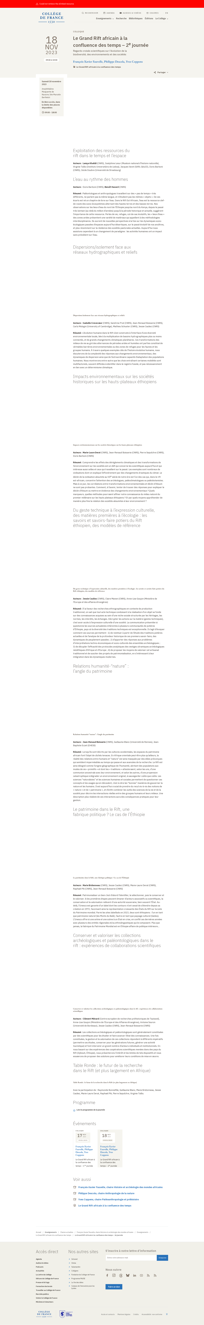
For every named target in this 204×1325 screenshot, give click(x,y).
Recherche (121, 18)
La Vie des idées (77, 1282)
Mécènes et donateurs (44, 1302)
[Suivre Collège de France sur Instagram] (114, 1275)
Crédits (136, 1314)
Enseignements (142, 1232)
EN (166, 13)
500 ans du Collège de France (47, 1279)
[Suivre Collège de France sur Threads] (121, 1275)
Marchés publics (42, 1294)
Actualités (40, 1271)
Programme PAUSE (78, 1279)
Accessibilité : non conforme (152, 1314)
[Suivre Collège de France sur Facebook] (107, 1275)
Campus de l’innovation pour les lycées (83, 1287)
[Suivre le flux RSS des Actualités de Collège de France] (148, 1275)
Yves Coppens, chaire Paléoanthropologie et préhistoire (108, 1199)
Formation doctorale (44, 1286)
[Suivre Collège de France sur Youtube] (141, 1275)
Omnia (73, 1263)
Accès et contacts (108, 1314)
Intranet (74, 1259)
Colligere (74, 1271)
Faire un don (114, 1286)
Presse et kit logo (42, 1282)
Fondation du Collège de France (83, 1275)
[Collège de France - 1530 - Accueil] (51, 18)
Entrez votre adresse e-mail (117, 1258)
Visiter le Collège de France (46, 1298)
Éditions (149, 18)
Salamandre (75, 1267)
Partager (161, 72)
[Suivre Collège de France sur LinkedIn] (134, 1275)
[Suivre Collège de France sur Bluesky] (127, 1275)
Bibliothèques (135, 18)
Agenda (111, 13)
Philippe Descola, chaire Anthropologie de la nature (106, 1193)
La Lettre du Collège (43, 1275)
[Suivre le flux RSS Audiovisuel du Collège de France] (155, 1275)
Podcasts (39, 1267)
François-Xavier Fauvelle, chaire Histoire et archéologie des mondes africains (120, 1187)
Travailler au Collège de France (48, 1290)
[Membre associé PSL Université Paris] (66, 1314)
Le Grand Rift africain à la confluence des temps (98, 67)
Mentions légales (124, 1314)
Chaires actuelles (66, 1232)
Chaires (154, 13)
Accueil (38, 1232)
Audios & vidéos (132, 13)
